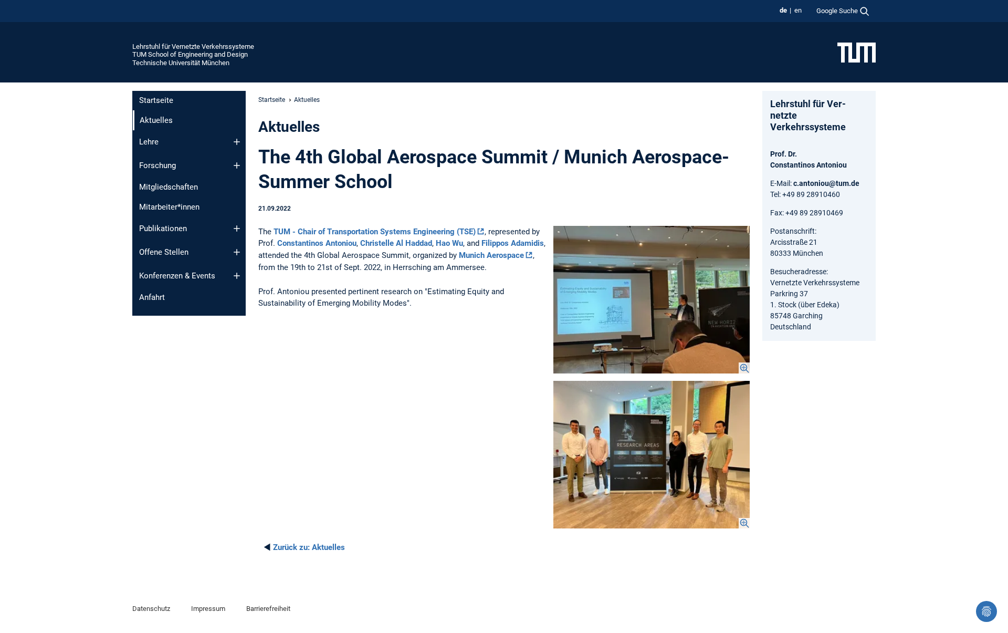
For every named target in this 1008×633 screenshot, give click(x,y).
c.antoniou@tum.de (826, 183)
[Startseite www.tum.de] (856, 52)
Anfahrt (152, 297)
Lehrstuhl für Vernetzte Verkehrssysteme (193, 46)
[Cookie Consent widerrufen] (986, 611)
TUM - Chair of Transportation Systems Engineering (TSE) (375, 231)
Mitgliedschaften (168, 187)
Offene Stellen (163, 252)
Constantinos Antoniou (316, 243)
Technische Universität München (180, 63)
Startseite (156, 100)
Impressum (208, 609)
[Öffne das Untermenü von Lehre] (236, 142)
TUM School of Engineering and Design (190, 54)
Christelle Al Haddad (396, 243)
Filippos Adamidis (512, 243)
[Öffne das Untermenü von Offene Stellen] (236, 252)
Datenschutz (151, 609)
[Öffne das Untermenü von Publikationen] (236, 228)
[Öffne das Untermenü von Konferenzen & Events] (236, 275)
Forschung (157, 165)
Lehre (149, 142)
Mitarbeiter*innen (169, 207)
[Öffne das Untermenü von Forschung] (236, 165)
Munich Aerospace (491, 255)
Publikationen (163, 228)
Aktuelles (309, 547)
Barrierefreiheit (268, 609)
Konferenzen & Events (177, 276)
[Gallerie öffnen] (651, 299)
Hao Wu (449, 243)
